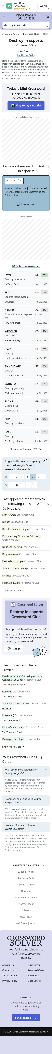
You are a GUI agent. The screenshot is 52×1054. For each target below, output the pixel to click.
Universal (6, 708)
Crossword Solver (10, 34)
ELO (7, 292)
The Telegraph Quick (12, 696)
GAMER (9, 310)
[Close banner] (3, 5)
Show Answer (28, 204)
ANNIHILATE (13, 366)
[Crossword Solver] (26, 17)
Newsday (26, 891)
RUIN (8, 348)
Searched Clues (35, 970)
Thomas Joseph (26, 904)
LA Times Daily (26, 55)
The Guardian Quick (12, 720)
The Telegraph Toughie (13, 684)
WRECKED (11, 331)
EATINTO (10, 384)
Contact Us (8, 970)
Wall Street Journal (26, 923)
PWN (8, 275)
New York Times (26, 884)
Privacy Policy (9, 980)
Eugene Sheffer (26, 871)
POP (7, 419)
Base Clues (33, 975)
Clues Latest (34, 980)
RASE (8, 432)
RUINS (9, 401)
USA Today (26, 916)
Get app (43, 5)
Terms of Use (9, 975)
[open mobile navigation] (4, 17)
